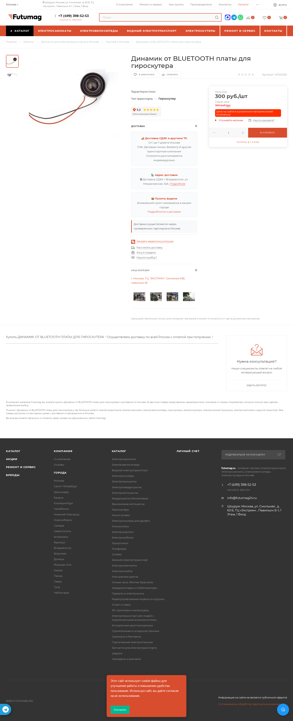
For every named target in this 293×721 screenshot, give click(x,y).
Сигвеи (117, 554)
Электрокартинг (123, 532)
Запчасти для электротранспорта (134, 647)
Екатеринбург (63, 503)
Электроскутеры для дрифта (131, 520)
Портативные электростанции (132, 642)
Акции (11, 459)
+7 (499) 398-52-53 (73, 16)
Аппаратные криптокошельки (132, 625)
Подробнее (177, 183)
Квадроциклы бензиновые (130, 498)
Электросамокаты (124, 459)
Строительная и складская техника (135, 631)
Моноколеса (120, 526)
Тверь (58, 581)
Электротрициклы (124, 481)
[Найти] (217, 17)
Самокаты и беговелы (126, 636)
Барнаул (59, 542)
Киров (58, 570)
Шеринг (117, 653)
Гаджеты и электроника (128, 593)
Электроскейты (122, 571)
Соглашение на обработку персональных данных (249, 704)
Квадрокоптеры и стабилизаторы (134, 587)
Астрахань (61, 536)
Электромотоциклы (125, 492)
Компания (63, 451)
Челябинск (61, 508)
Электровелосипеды (126, 464)
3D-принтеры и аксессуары (130, 610)
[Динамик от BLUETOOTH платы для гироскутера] (74, 100)
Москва (59, 480)
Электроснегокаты (124, 565)
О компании (62, 459)
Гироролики (120, 543)
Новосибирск (63, 520)
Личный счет (188, 451)
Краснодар (61, 492)
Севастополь (62, 531)
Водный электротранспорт (130, 470)
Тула (57, 587)
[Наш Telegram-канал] (5, 709)
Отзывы (59, 464)
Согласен (120, 709)
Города (60, 472)
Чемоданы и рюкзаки (126, 659)
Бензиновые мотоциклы (128, 504)
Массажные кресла (125, 576)
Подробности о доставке (164, 211)
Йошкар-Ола (62, 564)
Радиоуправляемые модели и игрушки (138, 599)
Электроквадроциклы (127, 487)
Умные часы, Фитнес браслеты (132, 582)
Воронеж (60, 553)
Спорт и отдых (121, 604)
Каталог (13, 451)
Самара (59, 525)
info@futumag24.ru (242, 498)
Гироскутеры (120, 509)
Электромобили (123, 537)
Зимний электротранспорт (130, 559)
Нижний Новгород (66, 514)
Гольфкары (119, 548)
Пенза (58, 575)
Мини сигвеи (121, 515)
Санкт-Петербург (65, 486)
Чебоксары (61, 592)
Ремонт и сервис (21, 467)
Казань (58, 497)
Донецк (59, 559)
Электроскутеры (123, 475)
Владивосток (62, 547)
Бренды (13, 475)
